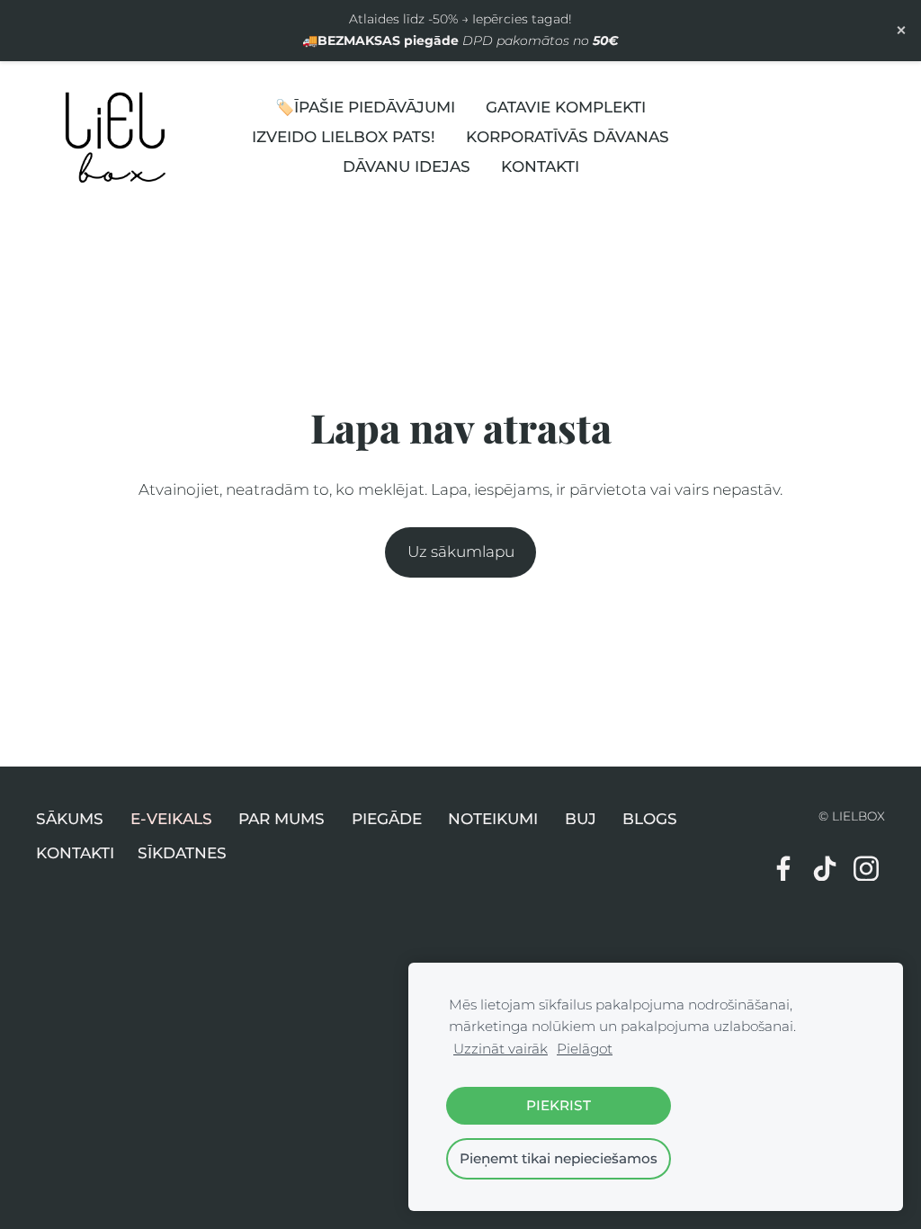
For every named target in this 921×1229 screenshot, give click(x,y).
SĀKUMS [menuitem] (69, 819)
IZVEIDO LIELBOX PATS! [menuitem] (343, 137)
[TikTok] (825, 868)
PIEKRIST (558, 1105)
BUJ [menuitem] (580, 819)
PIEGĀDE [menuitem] (387, 819)
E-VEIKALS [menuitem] (171, 819)
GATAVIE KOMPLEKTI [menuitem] (566, 107)
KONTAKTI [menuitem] (540, 166)
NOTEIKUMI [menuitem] (493, 819)
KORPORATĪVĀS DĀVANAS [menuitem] (567, 137)
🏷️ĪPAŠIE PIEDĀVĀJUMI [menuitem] (365, 107)
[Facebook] (783, 868)
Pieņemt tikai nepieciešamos (558, 1158)
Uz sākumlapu (460, 552)
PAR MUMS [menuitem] (281, 819)
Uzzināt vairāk (500, 1048)
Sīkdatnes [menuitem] (182, 853)
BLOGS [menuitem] (649, 819)
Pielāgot (585, 1048)
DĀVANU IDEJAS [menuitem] (406, 166)
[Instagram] (866, 868)
